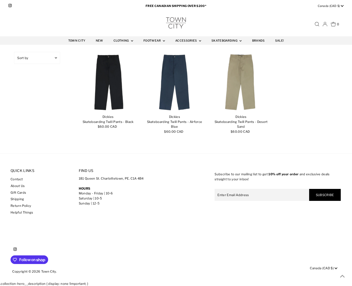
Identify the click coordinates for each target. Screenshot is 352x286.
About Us (18, 186)
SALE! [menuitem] (279, 40)
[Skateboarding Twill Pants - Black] (108, 82)
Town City (48, 271)
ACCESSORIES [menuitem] (186, 40)
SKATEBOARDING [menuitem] (224, 40)
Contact (17, 179)
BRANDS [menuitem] (258, 40)
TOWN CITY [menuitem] (76, 40)
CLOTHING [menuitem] (122, 40)
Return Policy (21, 206)
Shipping (17, 199)
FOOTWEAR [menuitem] (152, 40)
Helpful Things (22, 212)
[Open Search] (317, 24)
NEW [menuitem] (99, 40)
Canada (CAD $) (329, 6)
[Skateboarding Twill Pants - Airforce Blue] (174, 82)
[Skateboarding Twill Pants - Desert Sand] (241, 82)
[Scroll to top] (342, 276)
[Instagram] (10, 6)
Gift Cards (18, 192)
